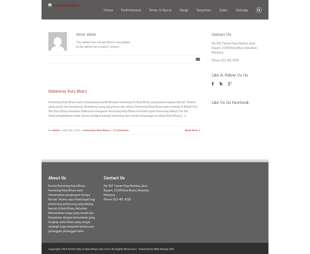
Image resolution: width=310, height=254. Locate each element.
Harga (184, 10)
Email (198, 59)
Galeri (223, 10)
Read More (191, 130)
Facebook (213, 84)
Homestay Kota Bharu (67, 91)
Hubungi (242, 10)
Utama (108, 10)
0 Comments (121, 130)
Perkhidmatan (131, 10)
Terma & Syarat (160, 10)
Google (230, 84)
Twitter (221, 83)
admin (56, 130)
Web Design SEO (164, 249)
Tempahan (203, 10)
